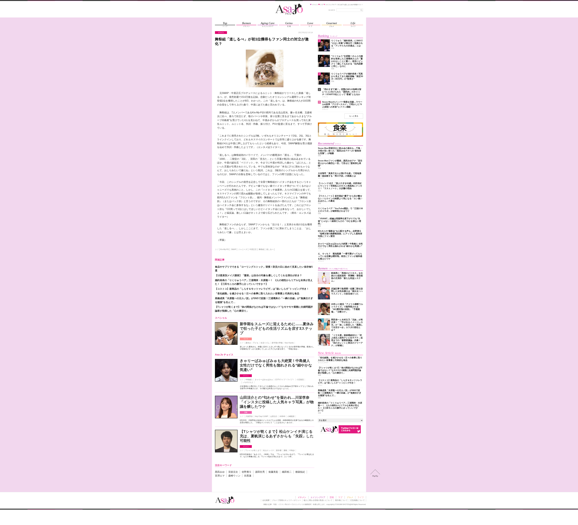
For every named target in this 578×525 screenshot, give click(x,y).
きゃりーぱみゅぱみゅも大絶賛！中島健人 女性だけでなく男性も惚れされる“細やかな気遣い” (276, 365)
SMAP (233, 249)
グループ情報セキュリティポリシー (286, 500)
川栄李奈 (249, 416)
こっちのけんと (247, 382)
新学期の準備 (277, 343)
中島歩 (292, 450)
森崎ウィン (234, 475)
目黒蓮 (247, 475)
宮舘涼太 (233, 472)
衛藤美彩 (273, 472)
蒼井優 (278, 450)
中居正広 (253, 249)
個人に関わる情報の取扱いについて (318, 500)
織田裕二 (287, 472)
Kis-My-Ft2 (224, 249)
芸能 (245, 412)
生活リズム (265, 343)
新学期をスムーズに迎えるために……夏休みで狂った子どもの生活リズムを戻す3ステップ (277, 328)
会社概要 (266, 500)
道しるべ (269, 249)
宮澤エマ (220, 475)
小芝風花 (300, 380)
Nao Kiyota (289, 343)
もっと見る (353, 116)
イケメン (246, 375)
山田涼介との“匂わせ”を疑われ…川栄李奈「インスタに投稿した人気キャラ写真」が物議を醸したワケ (277, 402)
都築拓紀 (300, 472)
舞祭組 (261, 249)
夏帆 (285, 450)
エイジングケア (318, 497)
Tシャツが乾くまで (253, 450)
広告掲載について (357, 500)
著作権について (341, 500)
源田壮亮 (260, 472)
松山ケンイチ (268, 450)
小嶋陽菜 (291, 416)
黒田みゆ (220, 472)
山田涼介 (273, 416)
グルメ (350, 497)
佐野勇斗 (246, 472)
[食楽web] (340, 136)
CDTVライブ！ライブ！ (284, 380)
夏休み (248, 343)
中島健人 (249, 380)
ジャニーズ (242, 249)
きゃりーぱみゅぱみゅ (264, 380)
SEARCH (331, 10)
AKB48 (282, 416)
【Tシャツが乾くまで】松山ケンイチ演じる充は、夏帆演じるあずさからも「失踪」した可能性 (277, 436)
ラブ (340, 497)
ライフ (246, 339)
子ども (255, 343)
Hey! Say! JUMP (261, 416)
